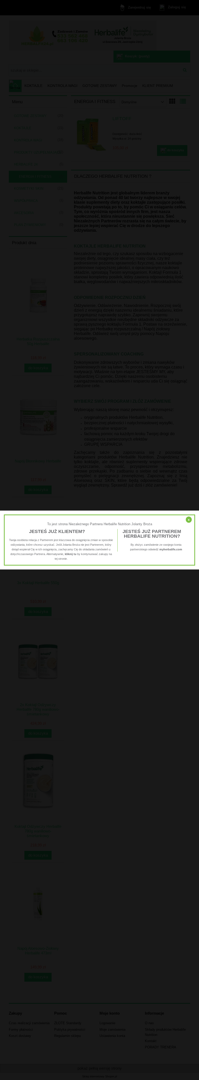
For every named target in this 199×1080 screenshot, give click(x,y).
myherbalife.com (170, 549)
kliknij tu (70, 553)
